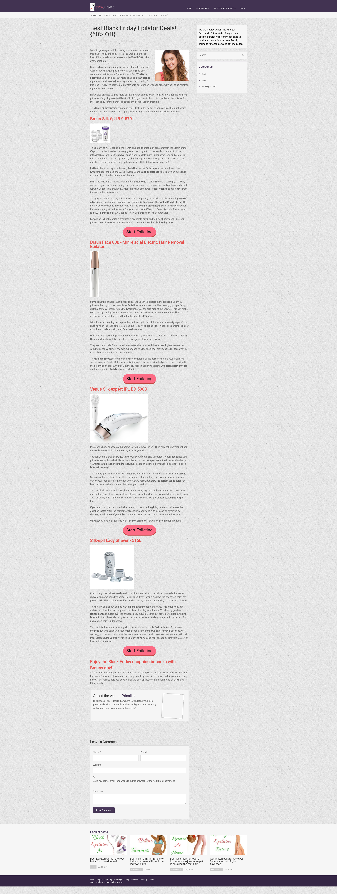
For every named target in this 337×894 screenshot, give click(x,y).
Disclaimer (134, 880)
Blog (242, 8)
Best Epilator (203, 8)
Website (97, 764)
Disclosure (94, 880)
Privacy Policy (106, 880)
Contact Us (152, 880)
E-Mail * (144, 752)
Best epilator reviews (224, 8)
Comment (98, 791)
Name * (97, 752)
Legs (203, 80)
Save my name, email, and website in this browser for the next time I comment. (134, 780)
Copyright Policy (121, 880)
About (143, 880)
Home (189, 8)
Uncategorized (208, 86)
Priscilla (129, 41)
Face (203, 74)
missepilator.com (100, 882)
